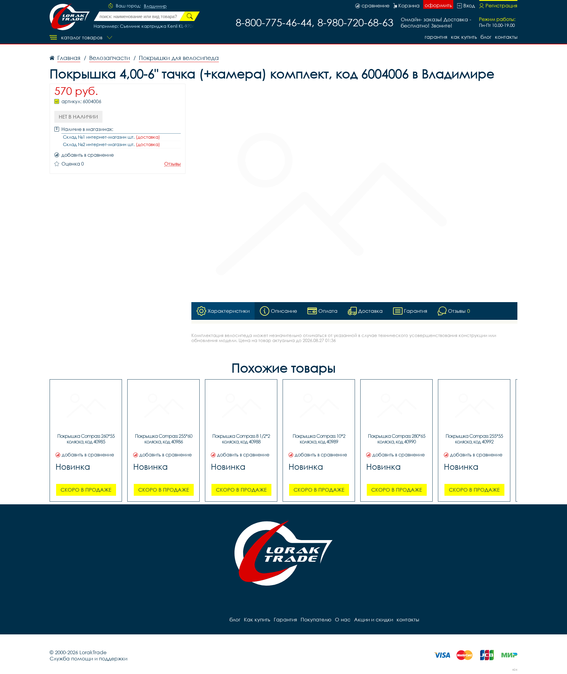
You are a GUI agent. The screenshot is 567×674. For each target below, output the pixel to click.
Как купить (464, 37)
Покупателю (316, 619)
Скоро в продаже (86, 490)
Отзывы (172, 163)
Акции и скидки (373, 619)
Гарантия (436, 37)
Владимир (155, 6)
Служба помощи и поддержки (88, 658)
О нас (343, 619)
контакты (506, 37)
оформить (438, 5)
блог (485, 37)
